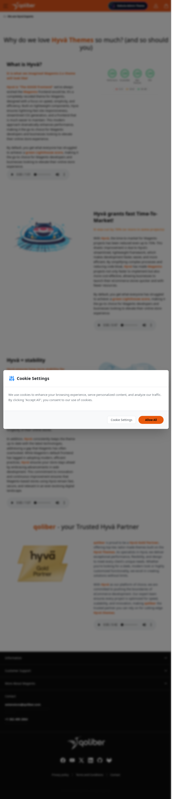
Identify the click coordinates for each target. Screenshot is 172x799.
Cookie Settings (121, 420)
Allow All (151, 420)
